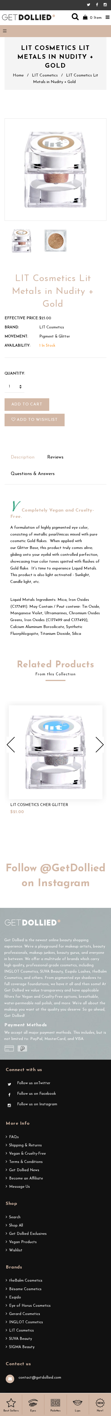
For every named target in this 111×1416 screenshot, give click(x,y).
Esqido (15, 1297)
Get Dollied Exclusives (28, 1234)
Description (22, 457)
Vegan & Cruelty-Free (27, 1154)
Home (18, 75)
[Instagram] (105, 5)
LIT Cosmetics (45, 75)
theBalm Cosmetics (25, 1280)
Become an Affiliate (26, 1178)
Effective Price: (22, 318)
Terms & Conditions (26, 1162)
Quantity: (15, 373)
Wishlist (15, 1250)
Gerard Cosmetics (24, 1314)
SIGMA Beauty (21, 1347)
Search (14, 1217)
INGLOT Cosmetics (26, 1322)
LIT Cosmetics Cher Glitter (39, 805)
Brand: (12, 327)
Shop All (16, 1225)
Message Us (19, 1187)
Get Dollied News (24, 1170)
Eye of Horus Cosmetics (30, 1306)
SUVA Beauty (20, 1339)
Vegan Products (23, 1242)
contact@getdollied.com (39, 1377)
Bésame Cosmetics (25, 1289)
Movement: (16, 336)
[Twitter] (90, 5)
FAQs (14, 1137)
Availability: (17, 346)
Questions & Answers (33, 474)
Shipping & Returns (25, 1145)
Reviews (55, 457)
